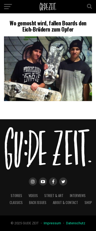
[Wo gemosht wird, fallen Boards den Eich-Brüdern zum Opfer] (48, 99)
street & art (53, 195)
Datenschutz (75, 223)
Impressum (53, 223)
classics (16, 202)
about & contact (65, 202)
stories (16, 195)
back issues (37, 202)
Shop (88, 202)
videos (33, 195)
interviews (78, 195)
